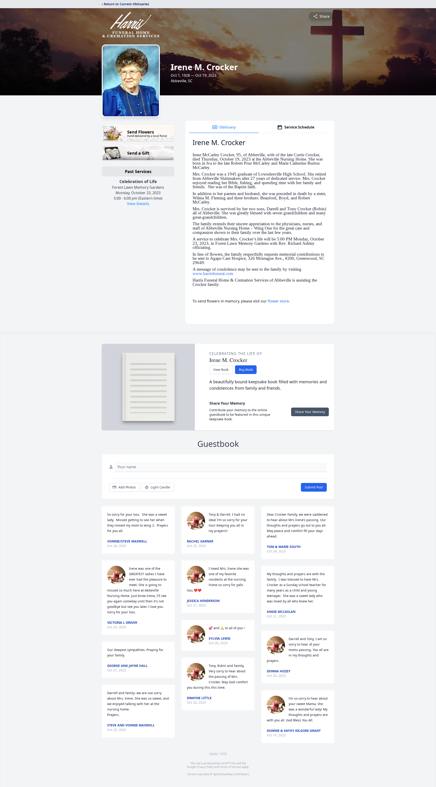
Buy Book (246, 369)
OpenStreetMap (223, 774)
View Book (220, 369)
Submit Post (314, 487)
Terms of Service (230, 767)
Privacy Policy (205, 767)
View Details (138, 203)
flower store (278, 301)
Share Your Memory (310, 412)
